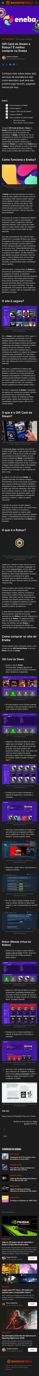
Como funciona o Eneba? (18, 105)
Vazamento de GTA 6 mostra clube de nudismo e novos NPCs (22, 1158)
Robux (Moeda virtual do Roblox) (23, 123)
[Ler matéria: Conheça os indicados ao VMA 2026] (5, 1199)
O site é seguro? (15, 108)
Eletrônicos (13, 1165)
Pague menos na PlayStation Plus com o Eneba (18, 1116)
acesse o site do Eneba (14, 953)
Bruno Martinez (12, 1303)
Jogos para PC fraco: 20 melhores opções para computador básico (17, 1291)
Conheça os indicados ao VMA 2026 (23, 1201)
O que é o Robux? (15, 114)
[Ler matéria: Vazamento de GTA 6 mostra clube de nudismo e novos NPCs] (5, 1156)
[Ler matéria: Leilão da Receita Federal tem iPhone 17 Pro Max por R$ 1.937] (5, 1177)
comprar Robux (16, 569)
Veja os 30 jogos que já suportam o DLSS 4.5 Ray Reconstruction (18, 1243)
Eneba (15, 135)
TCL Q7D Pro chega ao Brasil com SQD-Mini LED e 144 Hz (22, 1169)
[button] (3, 3)
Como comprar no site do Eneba (21, 117)
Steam (5, 1136)
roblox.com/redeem (22, 1074)
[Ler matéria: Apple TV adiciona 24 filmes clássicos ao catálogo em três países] (5, 1188)
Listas (7, 1287)
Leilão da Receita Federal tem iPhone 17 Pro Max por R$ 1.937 (23, 1179)
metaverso (28, 567)
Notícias (16, 1154)
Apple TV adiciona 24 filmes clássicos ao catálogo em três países (23, 1190)
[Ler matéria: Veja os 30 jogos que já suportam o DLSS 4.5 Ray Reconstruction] (19, 1226)
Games (3, 39)
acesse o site (21, 667)
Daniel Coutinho (12, 57)
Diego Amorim (11, 1257)
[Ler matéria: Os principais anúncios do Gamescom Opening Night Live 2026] (19, 1319)
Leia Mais (32, 1258)
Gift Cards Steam (10, 449)
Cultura (17, 1186)
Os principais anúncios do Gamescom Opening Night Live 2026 (19, 1337)
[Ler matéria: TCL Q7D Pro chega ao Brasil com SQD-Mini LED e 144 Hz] (5, 1167)
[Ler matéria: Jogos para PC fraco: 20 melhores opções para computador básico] (19, 1273)
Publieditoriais (10, 39)
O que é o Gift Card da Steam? (20, 111)
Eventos (8, 1333)
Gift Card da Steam (19, 120)
